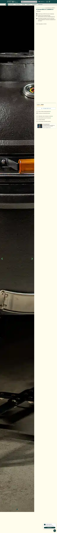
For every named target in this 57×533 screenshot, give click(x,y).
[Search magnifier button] (36, 2)
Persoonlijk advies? (46, 124)
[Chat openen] (54, 530)
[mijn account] (47, 1)
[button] (15, 2)
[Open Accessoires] (36, 4)
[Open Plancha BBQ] (20, 4)
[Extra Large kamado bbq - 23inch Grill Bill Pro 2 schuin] (17, 259)
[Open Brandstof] (30, 4)
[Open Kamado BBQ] (13, 4)
